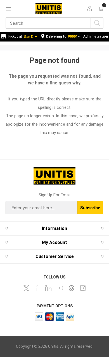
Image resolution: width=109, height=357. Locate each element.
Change (61, 37)
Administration (95, 36)
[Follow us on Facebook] (37, 288)
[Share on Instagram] (82, 288)
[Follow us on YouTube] (59, 288)
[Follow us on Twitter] (26, 288)
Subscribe (90, 207)
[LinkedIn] (48, 288)
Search (97, 23)
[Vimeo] (71, 288)
